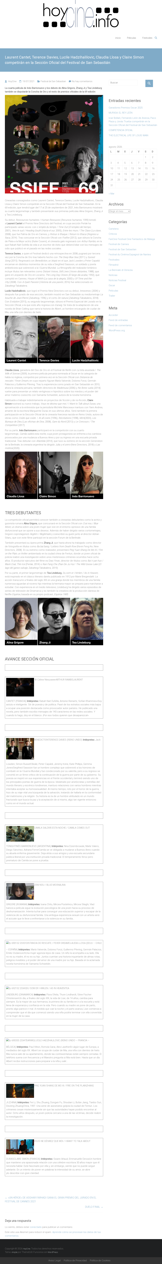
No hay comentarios (82, 81)
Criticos (113, 233)
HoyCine (12, 81)
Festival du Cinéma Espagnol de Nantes (130, 254)
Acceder (113, 315)
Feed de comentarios (120, 325)
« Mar (111, 193)
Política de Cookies (100, 1260)
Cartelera (113, 228)
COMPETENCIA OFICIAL (121, 130)
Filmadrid (113, 264)
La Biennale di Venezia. (121, 270)
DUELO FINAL (94, 1206)
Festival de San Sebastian (53, 81)
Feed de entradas (118, 320)
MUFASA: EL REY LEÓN (121, 112)
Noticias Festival (117, 280)
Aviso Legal (54, 1260)
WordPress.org (117, 330)
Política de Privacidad (75, 1260)
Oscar (112, 285)
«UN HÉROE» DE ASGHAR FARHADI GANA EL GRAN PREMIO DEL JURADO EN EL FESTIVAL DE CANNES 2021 (50, 1199)
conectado (36, 1227)
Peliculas (131, 38)
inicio (118, 38)
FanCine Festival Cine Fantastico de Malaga (132, 239)
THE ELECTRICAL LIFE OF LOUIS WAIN (128, 135)
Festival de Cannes (119, 244)
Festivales (147, 38)
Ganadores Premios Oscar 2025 (126, 107)
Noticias (113, 275)
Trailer (112, 295)
